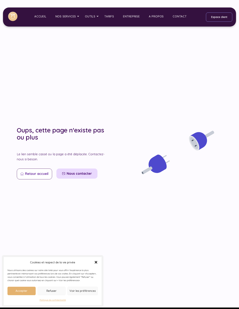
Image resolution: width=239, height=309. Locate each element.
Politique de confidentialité (53, 300)
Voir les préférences (82, 291)
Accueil (40, 16)
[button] (96, 262)
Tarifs (109, 16)
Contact (180, 16)
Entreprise (131, 16)
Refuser (51, 291)
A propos (156, 16)
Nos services (65, 16)
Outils (90, 16)
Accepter (21, 291)
